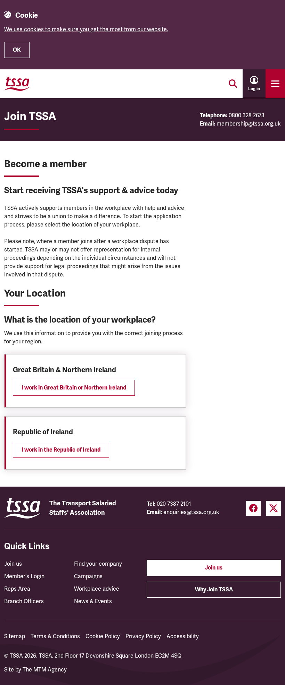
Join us (13, 563)
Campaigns (88, 576)
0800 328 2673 (246, 115)
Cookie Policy (103, 636)
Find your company (98, 563)
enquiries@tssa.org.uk (191, 512)
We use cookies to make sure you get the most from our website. (86, 29)
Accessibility (182, 636)
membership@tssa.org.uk (249, 123)
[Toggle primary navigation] (275, 83)
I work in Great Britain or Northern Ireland (74, 387)
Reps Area (17, 588)
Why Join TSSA (214, 589)
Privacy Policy (143, 636)
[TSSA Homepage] (17, 83)
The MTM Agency (45, 669)
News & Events (93, 601)
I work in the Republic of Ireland (61, 449)
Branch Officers (24, 601)
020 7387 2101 (174, 503)
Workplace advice (96, 588)
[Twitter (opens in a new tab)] (273, 508)
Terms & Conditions (55, 636)
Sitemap (14, 636)
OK (17, 49)
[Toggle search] (233, 83)
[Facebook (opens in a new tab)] (253, 508)
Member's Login (24, 576)
